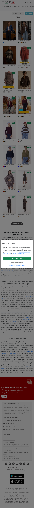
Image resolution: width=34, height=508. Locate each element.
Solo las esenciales (17, 262)
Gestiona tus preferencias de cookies (17, 265)
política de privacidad (18, 253)
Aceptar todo (17, 258)
